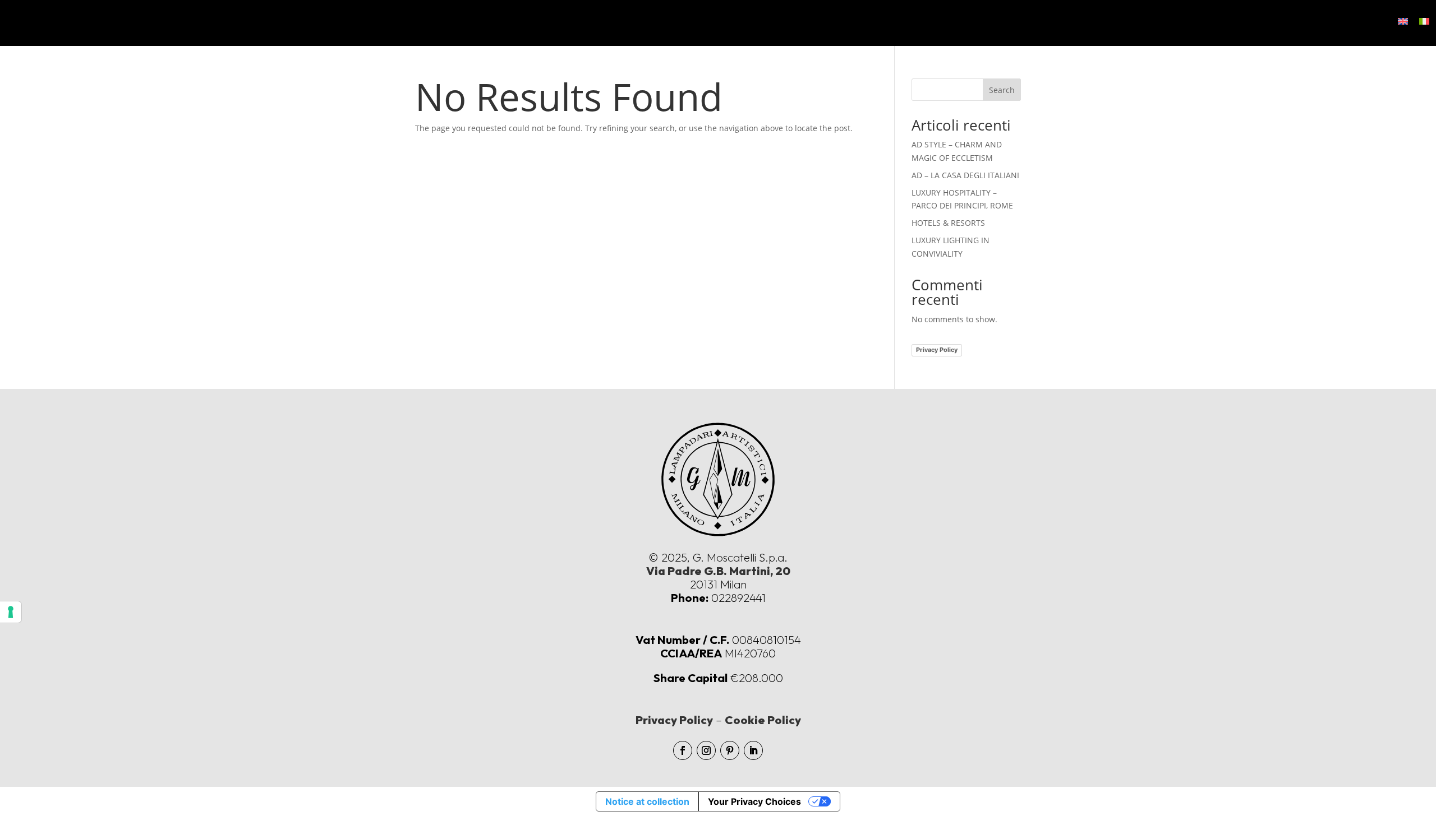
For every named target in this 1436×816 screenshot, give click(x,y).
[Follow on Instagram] (706, 750)
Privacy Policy (937, 350)
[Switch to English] (1403, 21)
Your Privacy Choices (754, 801)
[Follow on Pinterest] (729, 750)
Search (1002, 90)
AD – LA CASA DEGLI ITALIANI (965, 175)
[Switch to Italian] (1424, 21)
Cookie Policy (763, 720)
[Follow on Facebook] (682, 750)
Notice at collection (647, 801)
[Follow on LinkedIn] (753, 750)
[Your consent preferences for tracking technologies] (10, 612)
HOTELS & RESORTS (948, 222)
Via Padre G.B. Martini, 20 (718, 571)
